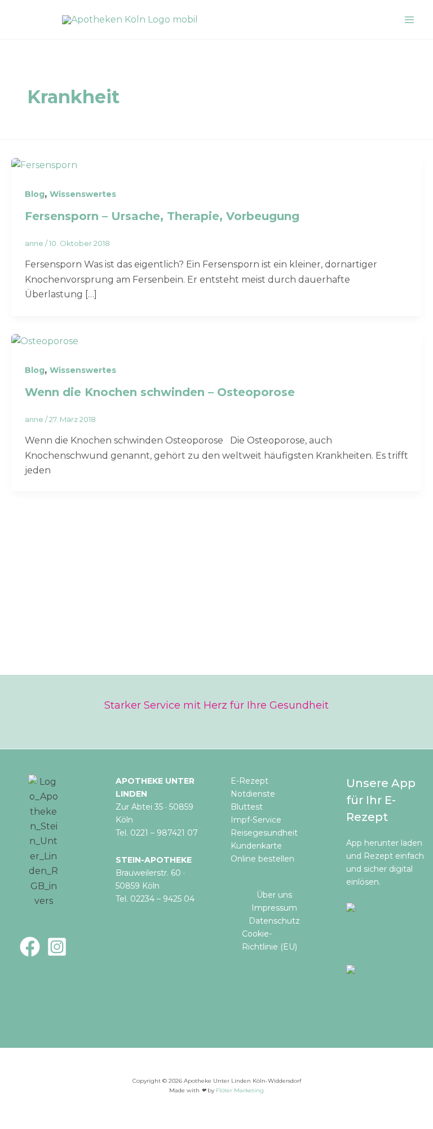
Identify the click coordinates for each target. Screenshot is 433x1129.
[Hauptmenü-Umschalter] (409, 19)
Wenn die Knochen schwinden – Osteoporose (160, 392)
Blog (35, 194)
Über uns (274, 895)
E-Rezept (249, 781)
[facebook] (30, 947)
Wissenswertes (83, 194)
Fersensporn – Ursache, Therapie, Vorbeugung (162, 216)
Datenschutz (274, 921)
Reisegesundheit (264, 833)
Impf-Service (256, 820)
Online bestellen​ (262, 859)
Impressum (274, 908)
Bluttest (247, 807)
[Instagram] (57, 947)
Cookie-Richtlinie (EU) (269, 940)
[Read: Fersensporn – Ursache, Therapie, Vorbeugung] (44, 165)
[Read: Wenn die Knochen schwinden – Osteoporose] (44, 341)
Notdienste (253, 794)
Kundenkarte (256, 846)
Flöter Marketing (240, 1090)
